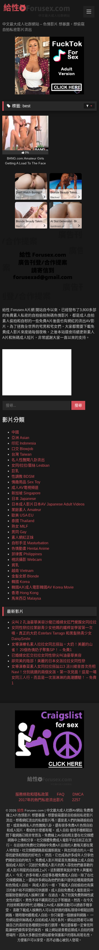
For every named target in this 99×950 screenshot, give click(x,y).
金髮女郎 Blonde (25, 576)
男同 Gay (19, 532)
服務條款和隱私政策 (32, 794)
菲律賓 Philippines (27, 554)
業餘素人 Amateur (26, 510)
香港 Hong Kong (25, 593)
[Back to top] (85, 936)
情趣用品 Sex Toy (26, 482)
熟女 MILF (20, 526)
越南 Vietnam (22, 571)
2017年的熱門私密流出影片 (41, 800)
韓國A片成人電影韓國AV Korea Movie (43, 587)
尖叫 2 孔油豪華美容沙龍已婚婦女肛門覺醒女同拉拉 (54, 622)
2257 (76, 800)
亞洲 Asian (20, 438)
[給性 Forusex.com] (40, 11)
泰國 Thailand (23, 521)
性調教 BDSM (23, 476)
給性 (20, 810)
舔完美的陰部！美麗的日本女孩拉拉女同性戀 (48, 661)
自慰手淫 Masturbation (30, 543)
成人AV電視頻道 (25, 488)
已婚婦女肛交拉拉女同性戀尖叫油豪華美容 (47, 655)
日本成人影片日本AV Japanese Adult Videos (48, 504)
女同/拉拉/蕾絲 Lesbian (31, 465)
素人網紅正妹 (23, 537)
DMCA (78, 794)
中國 (15, 432)
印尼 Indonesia (24, 443)
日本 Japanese (24, 499)
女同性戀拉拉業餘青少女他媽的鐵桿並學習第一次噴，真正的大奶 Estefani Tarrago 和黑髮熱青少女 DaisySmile (52, 633)
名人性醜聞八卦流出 (28, 460)
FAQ (60, 794)
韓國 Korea (21, 582)
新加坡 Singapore (26, 493)
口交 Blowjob (22, 449)
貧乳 (15, 565)
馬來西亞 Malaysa (26, 598)
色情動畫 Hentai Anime (30, 548)
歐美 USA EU (23, 515)
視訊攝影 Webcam (27, 560)
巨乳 (15, 471)
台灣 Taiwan (22, 454)
